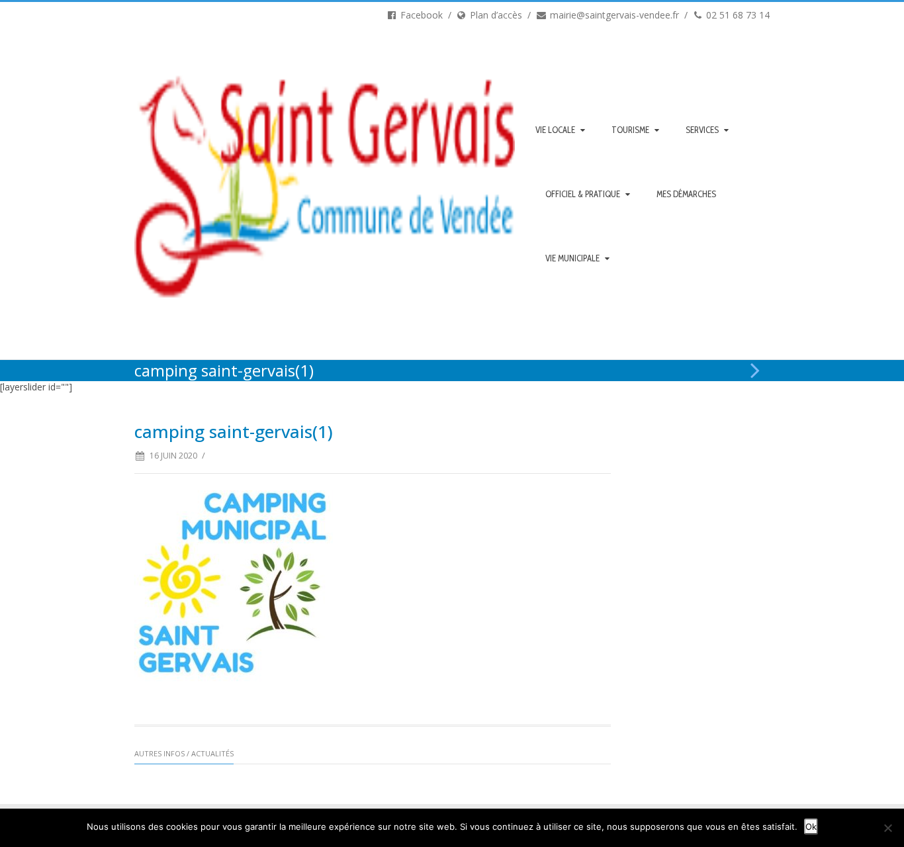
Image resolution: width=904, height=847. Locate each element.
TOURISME (630, 129)
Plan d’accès (494, 15)
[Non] (887, 827)
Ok (811, 826)
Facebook (420, 15)
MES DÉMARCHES (686, 194)
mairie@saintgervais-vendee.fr (613, 15)
